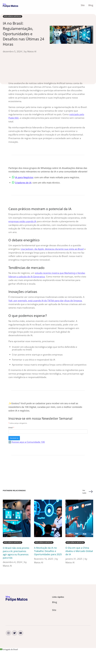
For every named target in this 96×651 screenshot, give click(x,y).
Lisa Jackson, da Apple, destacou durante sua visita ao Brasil (52, 249)
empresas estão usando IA (22, 221)
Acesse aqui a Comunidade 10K (28, 442)
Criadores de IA (23, 182)
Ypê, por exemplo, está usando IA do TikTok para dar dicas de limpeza (45, 300)
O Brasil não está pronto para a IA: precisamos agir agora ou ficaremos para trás (16, 552)
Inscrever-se (14, 438)
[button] (48, 649)
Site (83, 5)
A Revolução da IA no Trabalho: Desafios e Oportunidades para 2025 (48, 551)
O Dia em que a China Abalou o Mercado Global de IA (79, 551)
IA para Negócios (24, 177)
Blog (90, 5)
